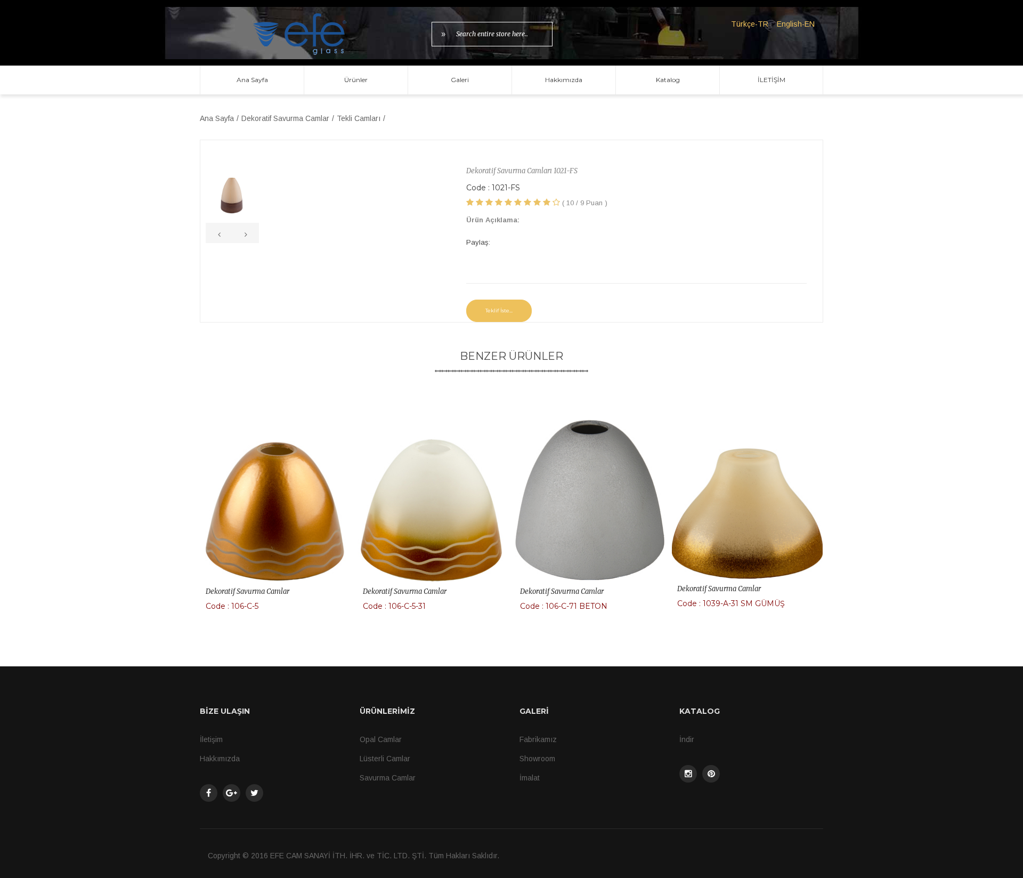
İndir (686, 739)
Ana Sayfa (252, 80)
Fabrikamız (538, 739)
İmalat (529, 778)
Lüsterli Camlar (385, 758)
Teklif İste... (499, 310)
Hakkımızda (563, 80)
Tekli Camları (358, 118)
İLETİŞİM (771, 80)
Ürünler (356, 80)
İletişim (211, 739)
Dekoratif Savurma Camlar (285, 118)
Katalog (668, 80)
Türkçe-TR (749, 24)
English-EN (796, 24)
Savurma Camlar (388, 778)
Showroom (537, 758)
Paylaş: (478, 242)
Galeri (460, 80)
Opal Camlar (381, 739)
